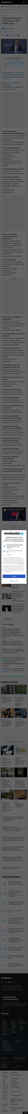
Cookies (25, 1112)
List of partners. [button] (21, 563)
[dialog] (14, 557)
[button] (14, 555)
